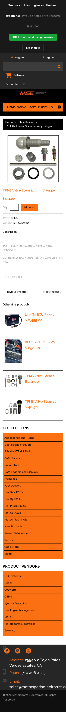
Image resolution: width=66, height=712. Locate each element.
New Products (28, 122)
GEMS (8, 596)
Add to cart (29, 207)
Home (9, 122)
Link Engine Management (20, 610)
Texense (9, 630)
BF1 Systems (21, 223)
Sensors (9, 540)
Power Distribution (16, 533)
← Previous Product (14, 291)
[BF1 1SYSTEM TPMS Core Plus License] (13, 351)
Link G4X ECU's (13, 492)
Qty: (5, 207)
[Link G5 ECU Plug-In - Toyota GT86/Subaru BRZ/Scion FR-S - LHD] (13, 320)
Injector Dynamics (15, 603)
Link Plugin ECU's (15, 506)
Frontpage (10, 478)
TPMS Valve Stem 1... (40, 376)
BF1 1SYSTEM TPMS (17, 451)
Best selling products (18, 444)
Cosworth (10, 589)
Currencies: (12, 84)
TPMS (14, 218)
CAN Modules (13, 458)
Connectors (11, 465)
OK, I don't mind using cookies (33, 37)
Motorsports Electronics (19, 623)
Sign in (50, 57)
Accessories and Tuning (19, 437)
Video (8, 553)
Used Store (11, 546)
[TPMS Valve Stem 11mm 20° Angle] (13, 381)
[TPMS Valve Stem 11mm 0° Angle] (13, 407)
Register (20, 57)
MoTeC (8, 617)
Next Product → (53, 291)
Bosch (8, 583)
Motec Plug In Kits (15, 519)
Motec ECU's (12, 512)
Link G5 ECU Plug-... (40, 314)
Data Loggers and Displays (21, 472)
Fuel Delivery (12, 485)
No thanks (33, 47)
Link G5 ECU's (13, 499)
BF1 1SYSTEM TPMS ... (41, 342)
